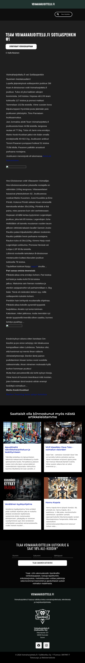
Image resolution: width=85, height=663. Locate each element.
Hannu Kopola (53, 502)
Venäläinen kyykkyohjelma (18, 504)
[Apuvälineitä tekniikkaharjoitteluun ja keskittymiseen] (22, 433)
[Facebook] (39, 645)
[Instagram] (46, 645)
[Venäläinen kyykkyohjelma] (22, 488)
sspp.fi (34, 266)
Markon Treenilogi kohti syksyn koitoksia (26, 394)
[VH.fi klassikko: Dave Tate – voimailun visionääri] (63, 433)
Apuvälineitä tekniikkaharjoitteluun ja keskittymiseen (17, 449)
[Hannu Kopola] (63, 488)
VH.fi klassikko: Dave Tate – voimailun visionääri (59, 448)
